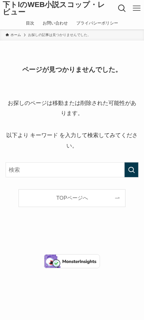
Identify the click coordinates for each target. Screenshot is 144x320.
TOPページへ (72, 198)
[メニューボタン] (136, 8)
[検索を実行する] (131, 169)
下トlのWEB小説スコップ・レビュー (54, 8)
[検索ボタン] (122, 8)
